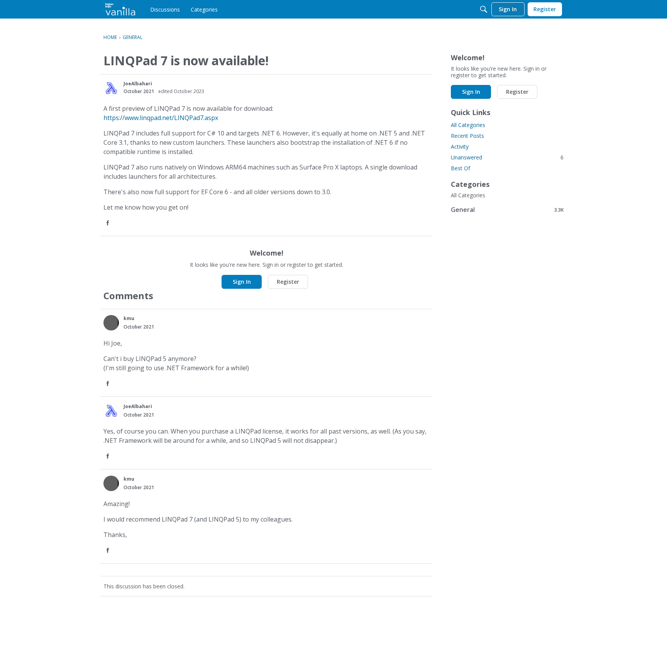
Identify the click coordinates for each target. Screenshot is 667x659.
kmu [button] (129, 318)
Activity (460, 146)
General (507, 209)
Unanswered (507, 157)
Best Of (460, 168)
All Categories (468, 125)
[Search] (484, 9)
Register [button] (288, 281)
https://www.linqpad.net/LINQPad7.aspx (160, 118)
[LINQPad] (120, 9)
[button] (111, 88)
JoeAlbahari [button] (138, 83)
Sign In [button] (242, 281)
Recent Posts (467, 135)
